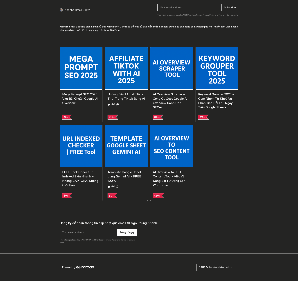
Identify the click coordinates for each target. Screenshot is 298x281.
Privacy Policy (208, 15)
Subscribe (230, 7)
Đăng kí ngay (127, 232)
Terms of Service (226, 15)
